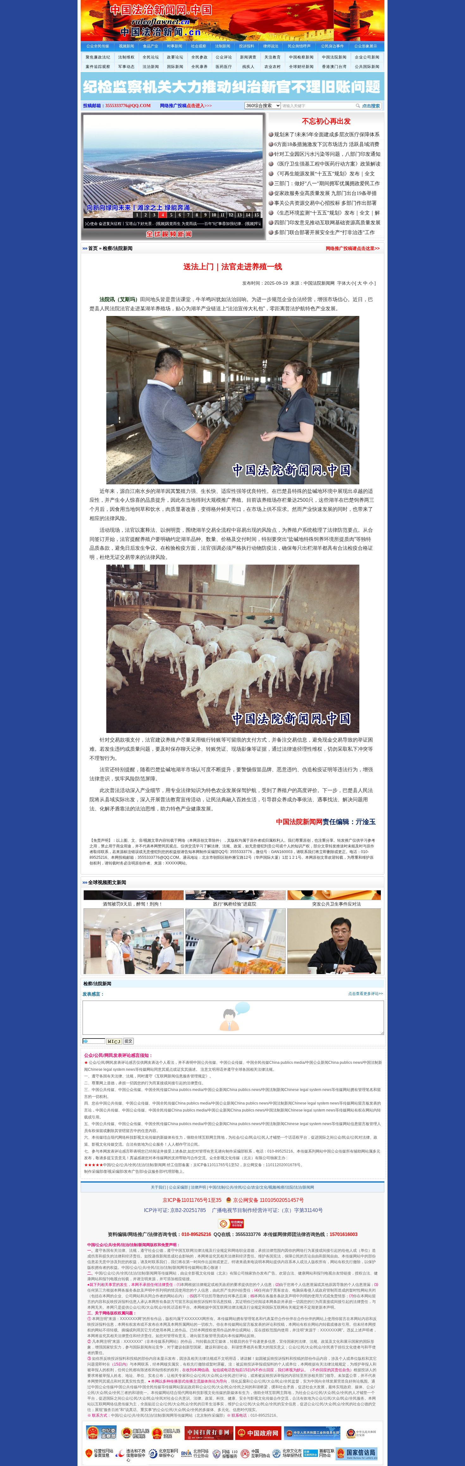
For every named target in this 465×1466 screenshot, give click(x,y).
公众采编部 (178, 1187)
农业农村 (272, 66)
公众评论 (224, 57)
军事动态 (126, 66)
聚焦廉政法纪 (98, 57)
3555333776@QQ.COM (128, 105)
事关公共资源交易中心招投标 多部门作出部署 (325, 203)
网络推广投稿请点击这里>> (353, 248)
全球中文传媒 (133, 18)
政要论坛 (175, 57)
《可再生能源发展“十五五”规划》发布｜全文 (324, 173)
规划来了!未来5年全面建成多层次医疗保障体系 (327, 134)
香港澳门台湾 (334, 66)
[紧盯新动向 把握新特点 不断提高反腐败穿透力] (232, 93)
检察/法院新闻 (118, 248)
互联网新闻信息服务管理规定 (181, 1076)
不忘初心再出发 (326, 121)
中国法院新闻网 (319, 283)
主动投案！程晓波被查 (336, 899)
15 (256, 215)
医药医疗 (224, 66)
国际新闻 (175, 66)
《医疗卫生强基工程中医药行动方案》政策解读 (327, 164)
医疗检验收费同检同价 (235, 899)
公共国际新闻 (367, 66)
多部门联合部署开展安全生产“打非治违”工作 (324, 232)
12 (231, 215)
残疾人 (248, 66)
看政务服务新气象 (133, 899)
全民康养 (199, 66)
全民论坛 (151, 57)
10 (214, 215)
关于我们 (158, 1187)
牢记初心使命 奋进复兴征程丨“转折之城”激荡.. (231, 223)
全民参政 (199, 57)
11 (222, 215)
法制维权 (126, 57)
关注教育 (272, 57)
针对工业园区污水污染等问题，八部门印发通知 (327, 154)
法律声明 (198, 1187)
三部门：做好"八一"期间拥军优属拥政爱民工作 (327, 183)
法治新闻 (151, 66)
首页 (93, 248)
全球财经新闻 (301, 66)
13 (239, 215)
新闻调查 (248, 57)
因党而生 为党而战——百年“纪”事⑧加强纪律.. (141, 223)
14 (248, 215)
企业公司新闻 (367, 57)
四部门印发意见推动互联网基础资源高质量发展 (327, 222)
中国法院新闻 (334, 57)
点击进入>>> (199, 105)
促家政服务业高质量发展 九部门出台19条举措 (325, 193)
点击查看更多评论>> (365, 993)
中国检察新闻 (301, 57)
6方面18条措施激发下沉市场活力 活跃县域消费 (326, 144)
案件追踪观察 (98, 66)
